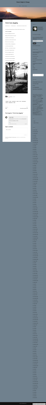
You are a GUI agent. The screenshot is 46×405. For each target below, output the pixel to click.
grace (41, 100)
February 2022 (36, 193)
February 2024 (36, 154)
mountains (38, 106)
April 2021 (35, 204)
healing (40, 101)
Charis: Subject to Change (23, 2)
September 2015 (36, 323)
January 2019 (35, 252)
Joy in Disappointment (36, 87)
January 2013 (35, 379)
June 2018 (35, 264)
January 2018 (35, 273)
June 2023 (35, 167)
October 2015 (35, 321)
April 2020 (35, 225)
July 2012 (35, 390)
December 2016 (36, 296)
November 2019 (36, 234)
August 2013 (35, 367)
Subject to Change (36, 122)
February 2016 (36, 314)
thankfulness (35, 113)
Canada (40, 95)
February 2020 (36, 229)
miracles (33, 106)
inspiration (35, 104)
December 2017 (36, 275)
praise (37, 109)
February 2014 (36, 356)
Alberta (33, 94)
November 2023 (36, 158)
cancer (42, 95)
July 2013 (35, 369)
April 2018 (35, 268)
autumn (38, 94)
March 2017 (35, 291)
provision (39, 110)
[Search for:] (38, 75)
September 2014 (36, 344)
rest (33, 111)
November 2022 (36, 179)
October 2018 (35, 257)
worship (35, 114)
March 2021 (35, 206)
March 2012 (35, 397)
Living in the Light (35, 69)
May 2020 (35, 223)
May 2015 (35, 330)
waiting (40, 113)
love (41, 105)
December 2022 (36, 177)
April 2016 (35, 310)
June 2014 (35, 349)
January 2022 (35, 195)
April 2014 (35, 353)
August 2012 (35, 388)
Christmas (34, 98)
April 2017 (35, 289)
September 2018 (36, 259)
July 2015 (35, 326)
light (39, 105)
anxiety (35, 94)
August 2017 (35, 282)
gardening (34, 100)
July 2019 (35, 241)
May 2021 (35, 202)
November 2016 (36, 298)
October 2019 (35, 236)
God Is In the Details (35, 83)
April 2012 (35, 395)
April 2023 (35, 170)
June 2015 (35, 328)
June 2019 (35, 243)
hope (37, 103)
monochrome (36, 106)
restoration (35, 111)
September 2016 (36, 301)
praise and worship (40, 109)
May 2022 (35, 188)
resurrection (11, 102)
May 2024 (35, 149)
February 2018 (36, 271)
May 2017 (35, 287)
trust (37, 113)
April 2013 (35, 374)
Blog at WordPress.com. (23, 403)
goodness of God (39, 100)
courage (37, 98)
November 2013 (36, 362)
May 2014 (35, 351)
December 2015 (36, 317)
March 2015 (35, 333)
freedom (41, 99)
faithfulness (34, 99)
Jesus (39, 104)
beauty (39, 94)
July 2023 (35, 165)
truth (38, 113)
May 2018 (35, 266)
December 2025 (36, 131)
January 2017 (35, 294)
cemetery (7, 101)
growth (38, 101)
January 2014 (35, 358)
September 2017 (36, 280)
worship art (39, 114)
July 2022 (35, 184)
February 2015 (36, 335)
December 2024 (36, 140)
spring (39, 112)
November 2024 (36, 142)
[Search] (42, 75)
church (35, 98)
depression (39, 98)
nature (34, 107)
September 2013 (36, 365)
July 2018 (35, 262)
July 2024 (35, 145)
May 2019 (35, 245)
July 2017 (35, 284)
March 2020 (35, 227)
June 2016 (35, 307)
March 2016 (35, 312)
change (34, 96)
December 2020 (36, 211)
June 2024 (35, 147)
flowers (37, 99)
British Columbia (36, 95)
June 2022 (35, 186)
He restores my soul (35, 56)
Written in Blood (35, 54)
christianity (14, 101)
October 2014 (35, 342)
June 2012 (35, 392)
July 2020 (35, 220)
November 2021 (36, 197)
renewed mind (42, 110)
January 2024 (35, 156)
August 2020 (35, 218)
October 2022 (35, 181)
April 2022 (35, 190)
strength (41, 112)
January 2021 (35, 209)
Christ (10, 101)
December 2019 (36, 232)
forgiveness (39, 99)
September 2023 (36, 161)
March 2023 (35, 172)
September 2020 (36, 216)
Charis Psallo (11, 117)
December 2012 (36, 381)
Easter (18, 101)
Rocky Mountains (38, 111)
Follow (34, 43)
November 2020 (36, 213)
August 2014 (35, 346)
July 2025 (35, 135)
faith (20, 101)
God (36, 100)
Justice (34, 105)
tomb (14, 102)
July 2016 (35, 305)
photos (34, 109)
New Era (34, 85)
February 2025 (36, 138)
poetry (7, 102)
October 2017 (35, 278)
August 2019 (35, 239)
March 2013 (35, 376)
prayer (34, 110)
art (36, 94)
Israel (37, 104)
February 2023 (36, 174)
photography (24, 101)
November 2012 (36, 383)
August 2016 (35, 303)
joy (33, 105)
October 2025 (35, 133)
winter (41, 113)
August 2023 (35, 163)
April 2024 (35, 151)
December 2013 (36, 360)
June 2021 (35, 200)
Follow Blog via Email (37, 34)
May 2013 (35, 372)
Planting (34, 67)
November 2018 (36, 255)
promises (36, 110)
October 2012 (35, 385)
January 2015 (35, 337)
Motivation (34, 61)
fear (35, 99)
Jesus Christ (41, 104)
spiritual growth (36, 112)
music (40, 106)
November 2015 (36, 319)
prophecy (38, 110)
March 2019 (35, 248)
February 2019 (36, 250)
